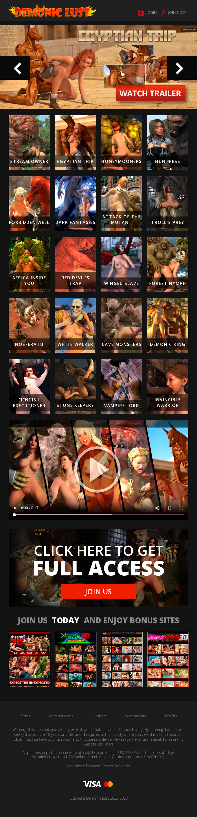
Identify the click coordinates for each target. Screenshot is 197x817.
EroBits (171, 715)
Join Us (98, 591)
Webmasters (135, 715)
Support (99, 715)
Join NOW (177, 12)
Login (151, 12)
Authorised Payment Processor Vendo (98, 765)
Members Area (61, 715)
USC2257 (125, 752)
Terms (25, 715)
